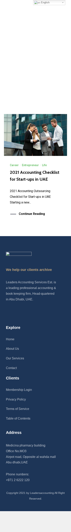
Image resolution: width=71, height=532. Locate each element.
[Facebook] (7, 313)
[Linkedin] (15, 313)
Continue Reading (32, 214)
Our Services (15, 358)
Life (44, 165)
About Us (12, 348)
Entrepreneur (30, 165)
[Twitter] (23, 313)
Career (14, 165)
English (45, 2)
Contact (11, 368)
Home (10, 339)
